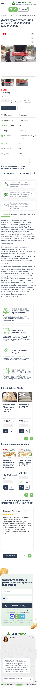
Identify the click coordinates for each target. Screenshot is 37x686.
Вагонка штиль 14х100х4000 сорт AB (24, 406)
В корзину (10, 108)
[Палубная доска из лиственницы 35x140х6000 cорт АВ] (9, 397)
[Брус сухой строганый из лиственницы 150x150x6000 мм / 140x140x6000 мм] (9, 453)
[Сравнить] (4, 394)
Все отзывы (10, 556)
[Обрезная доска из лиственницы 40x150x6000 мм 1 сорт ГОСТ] (25, 453)
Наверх (32, 480)
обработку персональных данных (17, 622)
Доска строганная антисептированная (15, 161)
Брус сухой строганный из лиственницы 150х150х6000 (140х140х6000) (9, 464)
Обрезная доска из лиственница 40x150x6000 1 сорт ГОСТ (25, 463)
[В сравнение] (32, 38)
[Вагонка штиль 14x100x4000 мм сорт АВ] (25, 397)
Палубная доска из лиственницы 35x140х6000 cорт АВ (9, 408)
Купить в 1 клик (27, 108)
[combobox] (4, 598)
